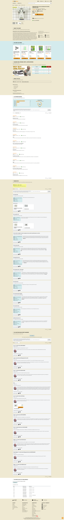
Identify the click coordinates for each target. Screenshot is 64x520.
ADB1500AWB (24, 493)
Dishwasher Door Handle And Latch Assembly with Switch (16, 52)
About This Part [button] (17, 28)
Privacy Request (34, 511)
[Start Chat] (62, 518)
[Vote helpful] (18, 211)
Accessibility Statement (34, 515)
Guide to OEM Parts (24, 511)
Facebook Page (44, 506)
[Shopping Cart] (51, 1)
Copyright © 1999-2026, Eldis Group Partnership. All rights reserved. (32, 518)
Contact (13, 508)
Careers (33, 507)
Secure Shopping (34, 513)
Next (50, 329)
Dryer (23, 506)
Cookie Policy (33, 509)
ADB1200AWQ (24, 489)
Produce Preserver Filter (48, 51)
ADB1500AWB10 (25, 496)
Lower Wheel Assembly (27, 227)
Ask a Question (32, 335)
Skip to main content (32, 23)
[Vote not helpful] (20, 211)
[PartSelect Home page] (15, 1)
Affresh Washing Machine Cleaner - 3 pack (25, 52)
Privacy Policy (33, 508)
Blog (43, 508)
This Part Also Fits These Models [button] (21, 479)
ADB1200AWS (24, 490)
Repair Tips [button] (16, 181)
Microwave (23, 507)
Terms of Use (33, 512)
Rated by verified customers (25, 81)
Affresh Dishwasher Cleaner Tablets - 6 (33, 52)
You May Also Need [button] (18, 42)
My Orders (42, 1)
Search (49, 109)
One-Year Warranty (14, 506)
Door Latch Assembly (16, 408)
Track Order (13, 505)
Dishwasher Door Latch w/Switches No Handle (18, 208)
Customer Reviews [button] (18, 96)
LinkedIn (44, 507)
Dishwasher (23, 505)
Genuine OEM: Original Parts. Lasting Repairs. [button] (24, 62)
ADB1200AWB (24, 487)
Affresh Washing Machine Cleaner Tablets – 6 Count (41, 52)
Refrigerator (23, 509)
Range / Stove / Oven (24, 508)
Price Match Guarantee (15, 507)
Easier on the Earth (34, 506)
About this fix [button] (17, 78)
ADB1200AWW (24, 492)
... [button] (24, 238)
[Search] (50, 3)
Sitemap (33, 514)
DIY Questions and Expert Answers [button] (21, 332)
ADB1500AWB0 (24, 495)
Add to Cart (40, 14)
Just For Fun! (44, 509)
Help (13, 509)
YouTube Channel (45, 505)
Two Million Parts (34, 505)
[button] (14, 3)
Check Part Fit (15, 482)
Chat (39, 1)
